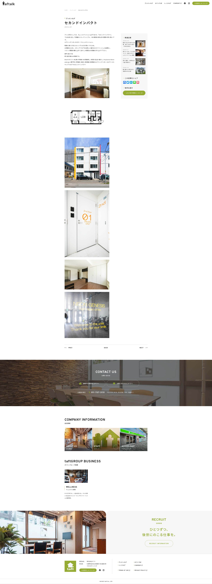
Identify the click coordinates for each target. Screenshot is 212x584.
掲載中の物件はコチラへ (91, 383)
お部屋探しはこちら (200, 3)
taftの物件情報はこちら (133, 93)
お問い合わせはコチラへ (125, 383)
